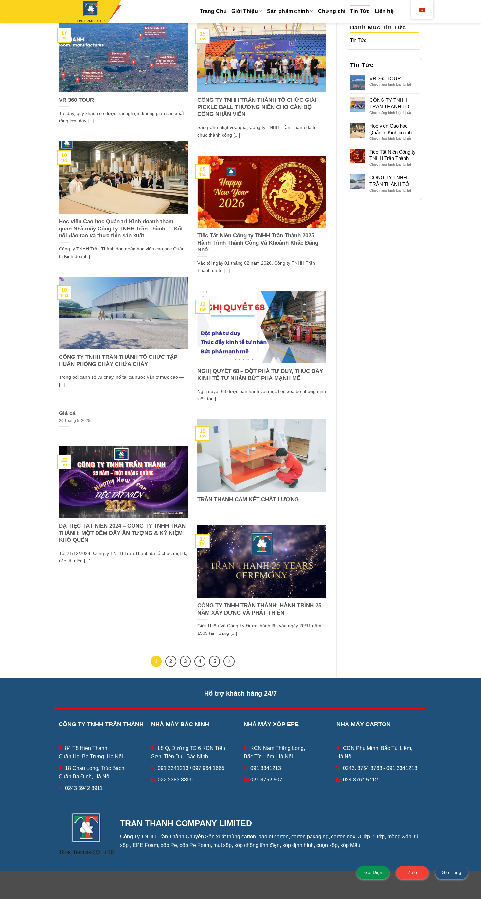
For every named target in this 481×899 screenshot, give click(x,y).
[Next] (229, 661)
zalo (412, 872)
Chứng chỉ (332, 11)
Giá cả (67, 413)
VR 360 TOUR (76, 100)
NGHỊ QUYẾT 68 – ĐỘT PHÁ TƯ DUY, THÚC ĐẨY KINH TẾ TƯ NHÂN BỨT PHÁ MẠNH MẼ (260, 374)
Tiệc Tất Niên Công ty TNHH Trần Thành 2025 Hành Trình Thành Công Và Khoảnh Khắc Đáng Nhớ (257, 242)
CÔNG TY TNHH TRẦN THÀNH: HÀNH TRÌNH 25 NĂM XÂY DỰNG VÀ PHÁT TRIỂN (259, 609)
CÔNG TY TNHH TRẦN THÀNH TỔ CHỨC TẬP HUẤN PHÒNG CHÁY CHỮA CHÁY (118, 360)
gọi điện (373, 872)
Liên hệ (384, 11)
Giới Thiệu (244, 11)
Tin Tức (360, 11)
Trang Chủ (213, 11)
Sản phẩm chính (288, 11)
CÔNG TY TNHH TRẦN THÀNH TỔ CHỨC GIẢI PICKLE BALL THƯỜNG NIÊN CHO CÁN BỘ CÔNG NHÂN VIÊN (256, 107)
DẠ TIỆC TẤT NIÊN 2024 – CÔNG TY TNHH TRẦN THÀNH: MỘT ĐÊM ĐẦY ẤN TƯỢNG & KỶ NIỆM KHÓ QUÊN (122, 533)
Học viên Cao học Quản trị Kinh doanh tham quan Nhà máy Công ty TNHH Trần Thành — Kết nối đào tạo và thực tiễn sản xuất (121, 228)
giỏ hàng (451, 872)
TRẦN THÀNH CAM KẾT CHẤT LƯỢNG (248, 499)
